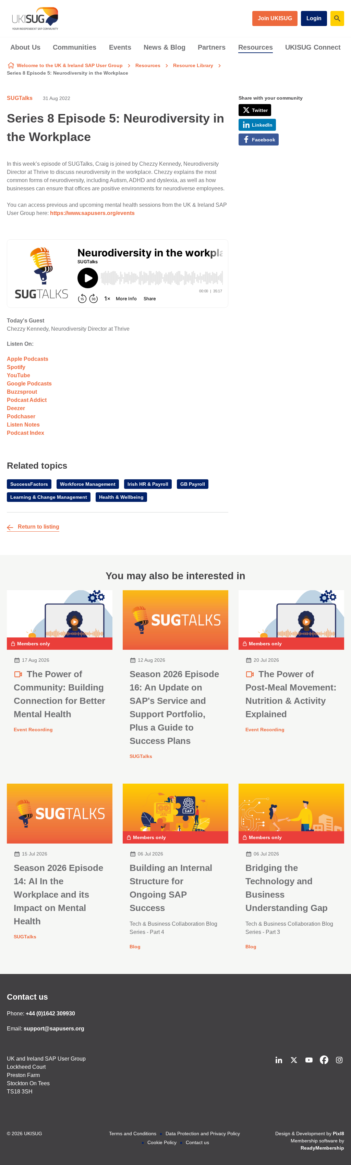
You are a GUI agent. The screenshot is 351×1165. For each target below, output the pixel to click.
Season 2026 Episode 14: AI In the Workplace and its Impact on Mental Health (58, 894)
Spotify (16, 367)
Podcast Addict (27, 400)
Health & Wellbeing (121, 497)
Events (120, 47)
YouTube (18, 375)
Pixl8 (338, 1133)
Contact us (27, 996)
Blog (135, 946)
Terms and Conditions (132, 1133)
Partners (212, 47)
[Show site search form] (337, 18)
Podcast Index (25, 433)
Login (314, 18)
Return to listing (38, 527)
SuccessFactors (29, 484)
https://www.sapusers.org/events (92, 213)
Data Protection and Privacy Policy (203, 1133)
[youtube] (309, 1060)
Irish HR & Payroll (148, 484)
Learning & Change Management (48, 497)
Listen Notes (23, 425)
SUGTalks (20, 98)
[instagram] (339, 1060)
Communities (74, 47)
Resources (255, 47)
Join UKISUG (275, 18)
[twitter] (294, 1060)
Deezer (16, 408)
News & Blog (164, 47)
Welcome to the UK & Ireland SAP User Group (70, 65)
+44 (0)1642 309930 (50, 1013)
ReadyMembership (322, 1148)
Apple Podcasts (27, 359)
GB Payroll (192, 484)
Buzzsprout (22, 392)
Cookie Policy (162, 1142)
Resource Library (193, 65)
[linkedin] (279, 1060)
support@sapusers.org (54, 1028)
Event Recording (33, 729)
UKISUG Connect (313, 47)
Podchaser (21, 416)
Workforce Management (88, 484)
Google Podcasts (29, 384)
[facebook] (324, 1060)
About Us (25, 47)
